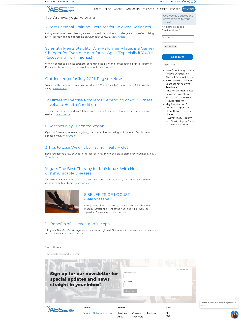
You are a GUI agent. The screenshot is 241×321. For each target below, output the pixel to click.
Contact (188, 9)
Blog (162, 1)
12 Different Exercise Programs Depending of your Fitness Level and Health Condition (98, 102)
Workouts (133, 9)
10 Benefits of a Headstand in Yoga (77, 223)
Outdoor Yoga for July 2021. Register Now (83, 78)
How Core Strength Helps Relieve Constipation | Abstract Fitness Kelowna (180, 74)
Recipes (175, 9)
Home (98, 9)
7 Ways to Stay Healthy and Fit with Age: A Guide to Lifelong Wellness (180, 121)
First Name (168, 37)
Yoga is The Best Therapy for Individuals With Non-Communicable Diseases (92, 171)
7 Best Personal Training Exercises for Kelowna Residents (98, 27)
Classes (162, 9)
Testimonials (174, 1)
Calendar (176, 57)
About (118, 9)
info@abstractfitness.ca (58, 1)
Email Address (171, 30)
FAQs (168, 316)
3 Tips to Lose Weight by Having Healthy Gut (86, 147)
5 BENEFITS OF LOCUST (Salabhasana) (107, 196)
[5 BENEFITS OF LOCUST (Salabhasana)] (62, 211)
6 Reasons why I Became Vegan (74, 126)
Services (148, 9)
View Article (118, 36)
